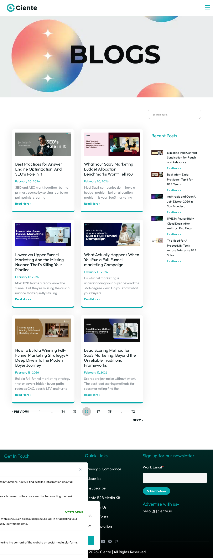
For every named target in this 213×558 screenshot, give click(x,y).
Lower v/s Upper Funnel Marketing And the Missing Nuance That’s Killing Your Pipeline (39, 262)
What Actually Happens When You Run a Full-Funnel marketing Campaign (111, 259)
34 (63, 410)
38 (110, 410)
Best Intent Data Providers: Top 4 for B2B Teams (180, 179)
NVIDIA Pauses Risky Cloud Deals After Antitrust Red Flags (180, 223)
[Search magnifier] (196, 115)
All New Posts (96, 516)
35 (75, 410)
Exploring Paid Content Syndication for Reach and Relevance (182, 157)
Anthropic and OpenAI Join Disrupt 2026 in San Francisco (182, 201)
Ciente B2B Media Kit (102, 497)
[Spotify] (110, 541)
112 (133, 410)
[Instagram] (117, 541)
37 (98, 410)
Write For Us (95, 507)
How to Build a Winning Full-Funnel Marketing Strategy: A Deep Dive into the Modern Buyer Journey (41, 358)
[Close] (80, 469)
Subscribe (93, 478)
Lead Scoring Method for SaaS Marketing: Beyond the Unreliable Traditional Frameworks (110, 358)
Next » (138, 420)
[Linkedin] (103, 541)
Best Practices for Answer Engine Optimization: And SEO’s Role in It (38, 169)
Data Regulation (98, 526)
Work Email (153, 467)
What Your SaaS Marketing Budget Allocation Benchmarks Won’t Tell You (108, 169)
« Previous (20, 411)
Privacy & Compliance (103, 469)
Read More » (23, 203)
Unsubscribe (95, 488)
